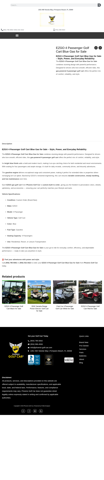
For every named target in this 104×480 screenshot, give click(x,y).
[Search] (99, 5)
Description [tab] (7, 144)
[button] (17, 35)
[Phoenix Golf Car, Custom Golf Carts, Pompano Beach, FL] (36, 360)
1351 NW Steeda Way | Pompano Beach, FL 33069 (55, 10)
